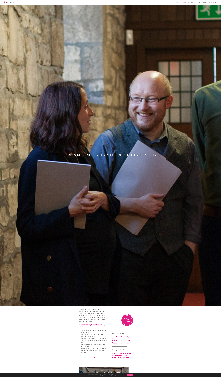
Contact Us (216, 2)
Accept (130, 375)
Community (204, 2)
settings (118, 375)
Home (177, 2)
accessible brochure (95, 358)
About (198, 2)
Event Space (183, 2)
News (210, 2)
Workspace (191, 2)
